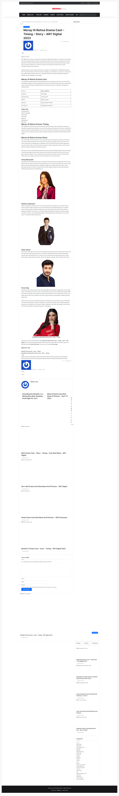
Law (77, 14)
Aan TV (78, 742)
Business (46, 14)
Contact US (83, 3)
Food (77, 761)
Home (23, 14)
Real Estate (78, 776)
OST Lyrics (78, 774)
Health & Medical (80, 766)
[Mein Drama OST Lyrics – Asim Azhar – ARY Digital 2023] (87, 653)
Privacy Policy (95, 3)
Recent (86, 643)
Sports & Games (69, 14)
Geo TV (78, 763)
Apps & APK (39, 14)
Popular (78, 643)
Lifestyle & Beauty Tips (81, 773)
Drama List (78, 754)
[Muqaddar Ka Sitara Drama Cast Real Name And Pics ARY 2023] (87, 670)
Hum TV (78, 769)
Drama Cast (30, 14)
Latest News (60, 14)
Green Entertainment (81, 764)
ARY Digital (26, 26)
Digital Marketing (80, 751)
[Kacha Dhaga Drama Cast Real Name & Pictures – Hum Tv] (87, 687)
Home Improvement (80, 767)
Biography (78, 748)
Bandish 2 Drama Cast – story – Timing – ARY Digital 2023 (36, 635)
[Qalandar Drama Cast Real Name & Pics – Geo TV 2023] (87, 722)
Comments (95, 643)
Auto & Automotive (80, 747)
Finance (52, 14)
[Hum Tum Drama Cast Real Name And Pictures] (87, 704)
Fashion (78, 758)
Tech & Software (80, 779)
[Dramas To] (59, 8)
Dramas (78, 756)
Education (78, 757)
